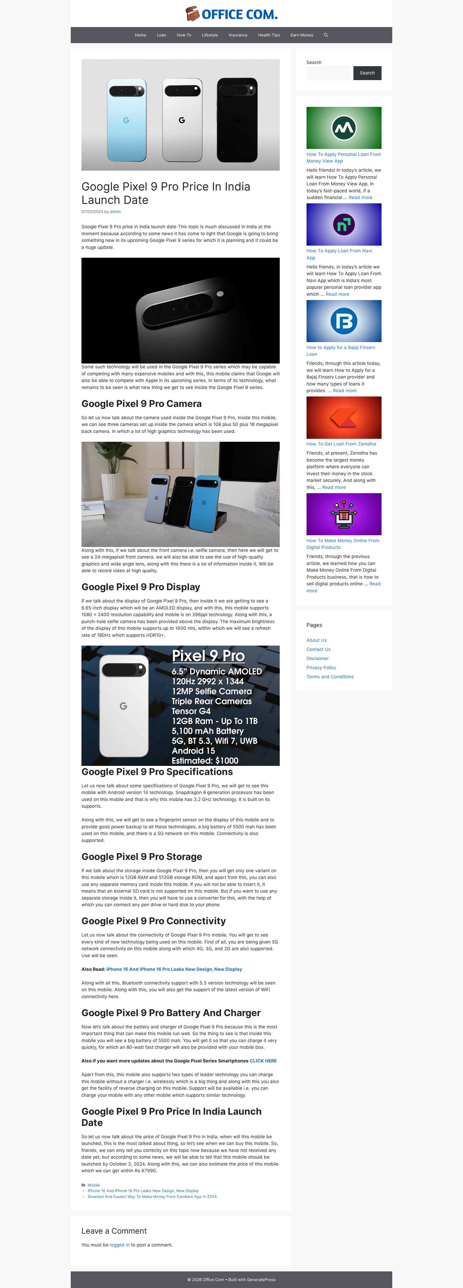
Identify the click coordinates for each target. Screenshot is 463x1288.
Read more (360, 197)
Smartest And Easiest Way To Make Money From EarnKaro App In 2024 (152, 1196)
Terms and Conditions (330, 676)
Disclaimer (318, 658)
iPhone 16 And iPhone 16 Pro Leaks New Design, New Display (174, 969)
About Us (317, 640)
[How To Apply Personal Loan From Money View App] (344, 129)
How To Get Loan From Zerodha (341, 444)
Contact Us (319, 649)
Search (314, 62)
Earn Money (302, 35)
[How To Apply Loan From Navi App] (344, 225)
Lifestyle (210, 35)
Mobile (94, 1185)
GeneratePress (261, 1279)
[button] (326, 35)
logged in (120, 1245)
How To (184, 35)
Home (140, 35)
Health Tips (269, 35)
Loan (161, 35)
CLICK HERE (263, 1061)
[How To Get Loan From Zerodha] (344, 418)
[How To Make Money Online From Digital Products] (344, 515)
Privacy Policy (321, 667)
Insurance (238, 35)
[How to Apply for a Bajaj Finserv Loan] (344, 322)
